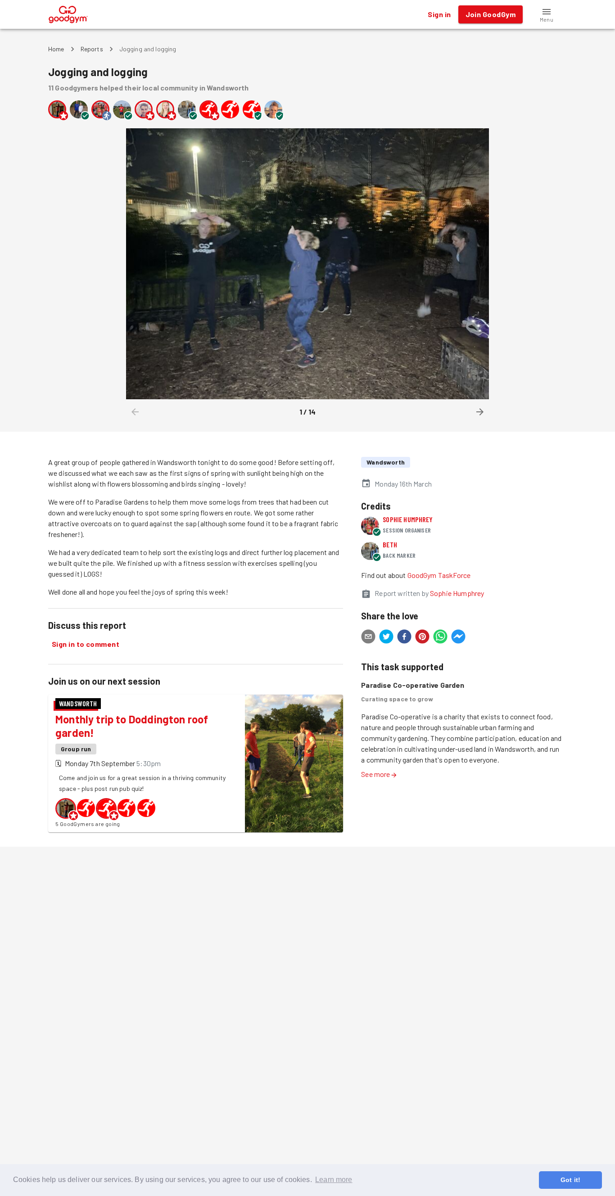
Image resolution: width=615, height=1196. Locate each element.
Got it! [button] (570, 1179)
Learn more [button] (334, 1179)
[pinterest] (422, 637)
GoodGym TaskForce (439, 575)
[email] (368, 637)
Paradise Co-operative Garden (412, 685)
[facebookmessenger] (458, 637)
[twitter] (386, 637)
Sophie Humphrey (408, 519)
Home (56, 49)
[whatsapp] (440, 637)
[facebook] (404, 637)
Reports (92, 49)
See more (375, 774)
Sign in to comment (85, 644)
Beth (390, 544)
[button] (546, 14)
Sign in (439, 14)
